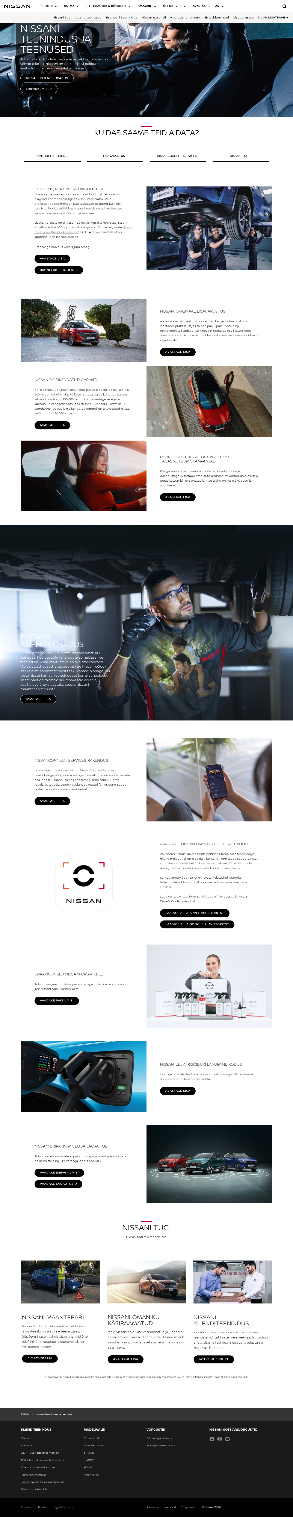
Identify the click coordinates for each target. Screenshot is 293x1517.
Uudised (43, 1507)
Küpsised (170, 1507)
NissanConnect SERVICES (177, 156)
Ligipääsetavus (63, 1507)
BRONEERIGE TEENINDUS (51, 156)
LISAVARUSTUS (114, 156)
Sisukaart (27, 1507)
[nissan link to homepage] (17, 6)
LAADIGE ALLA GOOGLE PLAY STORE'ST (197, 924)
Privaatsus (152, 1507)
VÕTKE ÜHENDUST (214, 1359)
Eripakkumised (39, 89)
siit (109, 1377)
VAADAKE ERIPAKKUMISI (59, 1172)
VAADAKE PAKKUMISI (57, 1000)
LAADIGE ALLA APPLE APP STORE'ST (194, 913)
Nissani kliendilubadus (47, 78)
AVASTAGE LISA (52, 258)
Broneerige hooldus (59, 270)
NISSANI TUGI (239, 156)
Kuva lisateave (271, 17)
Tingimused (188, 1507)
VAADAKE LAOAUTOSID (58, 1184)
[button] (48, 6)
